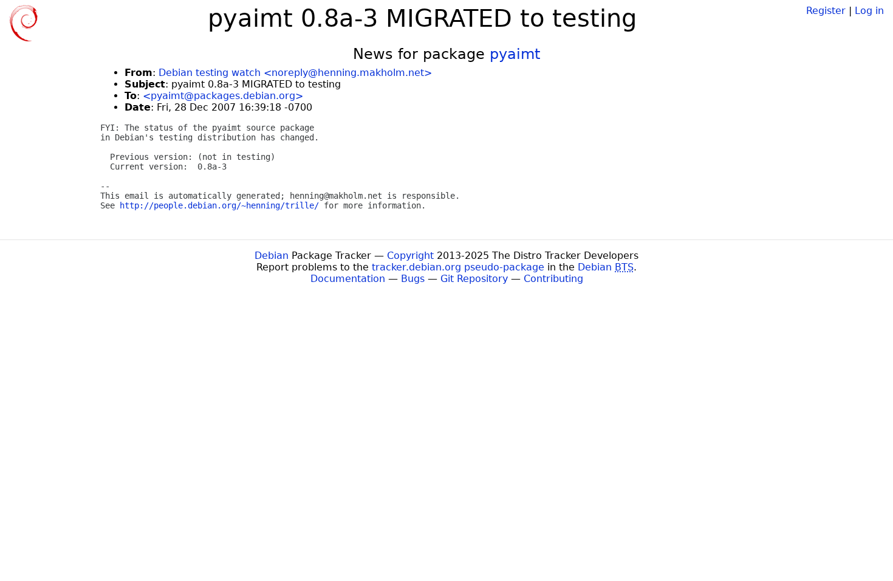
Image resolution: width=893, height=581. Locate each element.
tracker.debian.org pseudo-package (458, 267)
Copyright (410, 255)
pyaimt (515, 54)
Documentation (347, 278)
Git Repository (474, 278)
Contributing (553, 278)
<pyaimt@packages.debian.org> (223, 95)
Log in (869, 10)
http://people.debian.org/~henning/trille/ (219, 205)
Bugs (413, 278)
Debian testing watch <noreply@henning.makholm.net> (295, 72)
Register (826, 10)
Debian (272, 255)
